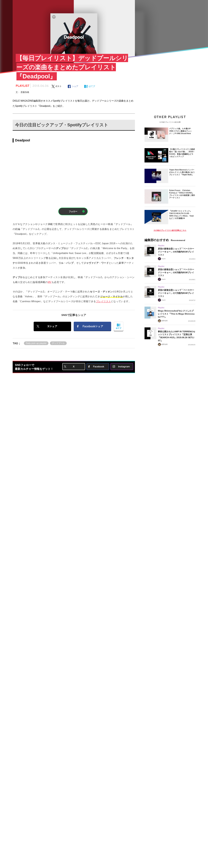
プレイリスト (103, 301)
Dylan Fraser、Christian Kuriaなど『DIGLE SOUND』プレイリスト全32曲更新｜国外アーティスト (182, 194)
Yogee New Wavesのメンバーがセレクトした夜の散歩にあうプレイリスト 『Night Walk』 (182, 172)
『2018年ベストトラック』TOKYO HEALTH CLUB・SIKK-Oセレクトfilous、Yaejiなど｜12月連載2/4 (181, 214)
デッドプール (58, 343)
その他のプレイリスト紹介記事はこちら (169, 230)
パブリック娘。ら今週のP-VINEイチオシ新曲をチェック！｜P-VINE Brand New (180, 131)
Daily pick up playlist (36, 343)
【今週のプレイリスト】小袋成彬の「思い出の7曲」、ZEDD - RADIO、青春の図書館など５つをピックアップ (182, 153)
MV (50, 282)
